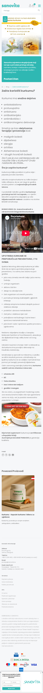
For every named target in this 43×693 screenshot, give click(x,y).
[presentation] (1, 500)
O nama (4, 593)
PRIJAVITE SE (11, 688)
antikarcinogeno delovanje (19, 122)
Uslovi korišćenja (7, 582)
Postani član (11, 78)
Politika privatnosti (8, 585)
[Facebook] (3, 455)
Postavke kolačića (8, 607)
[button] (33, 5)
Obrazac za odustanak (9, 604)
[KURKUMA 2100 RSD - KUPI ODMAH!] (21, 415)
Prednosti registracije (9, 596)
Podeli (4, 451)
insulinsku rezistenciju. (10, 350)
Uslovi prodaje (6, 601)
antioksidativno (12, 104)
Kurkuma (7, 98)
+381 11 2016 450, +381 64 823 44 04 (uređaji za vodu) (19, 557)
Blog (7, 87)
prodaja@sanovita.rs (9, 562)
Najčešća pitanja (7, 579)
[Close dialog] (41, 673)
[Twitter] (6, 455)
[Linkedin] (9, 455)
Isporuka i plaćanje (8, 599)
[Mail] (13, 455)
